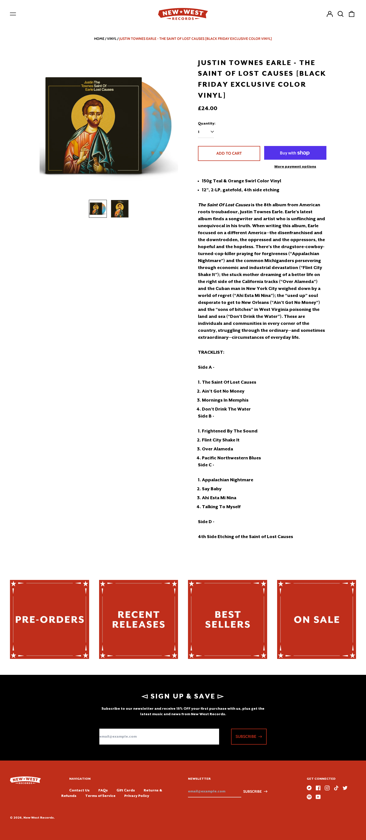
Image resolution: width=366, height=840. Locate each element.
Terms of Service (100, 796)
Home (99, 38)
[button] (340, 13)
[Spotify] (309, 796)
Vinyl (112, 38)
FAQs (103, 790)
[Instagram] (327, 787)
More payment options (295, 166)
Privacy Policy (136, 796)
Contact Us (79, 790)
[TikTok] (336, 787)
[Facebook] (318, 787)
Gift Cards (126, 790)
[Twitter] (345, 787)
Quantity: (206, 123)
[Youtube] (318, 796)
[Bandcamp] (309, 787)
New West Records (38, 817)
